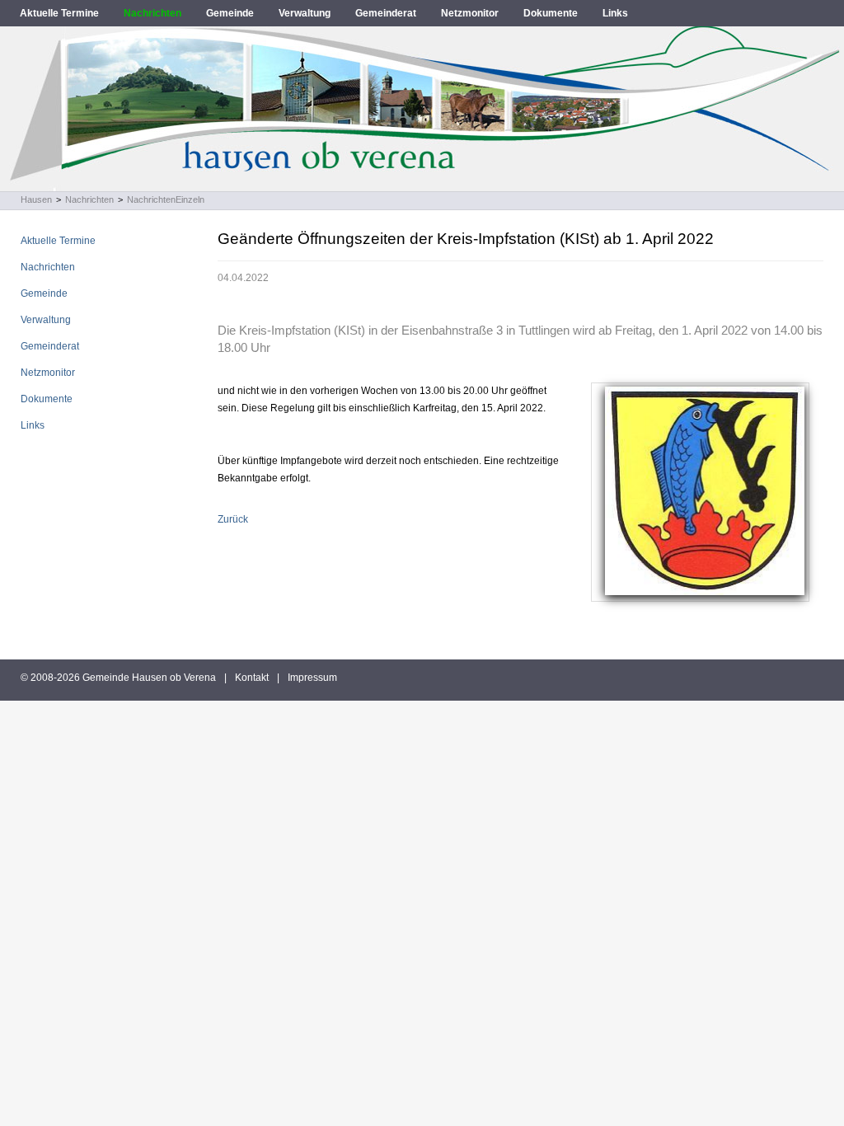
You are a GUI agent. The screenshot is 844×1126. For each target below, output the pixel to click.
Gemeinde (230, 13)
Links (615, 13)
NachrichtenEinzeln (165, 199)
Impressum (312, 677)
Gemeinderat (385, 13)
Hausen (36, 199)
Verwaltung (305, 13)
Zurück (233, 519)
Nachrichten (152, 13)
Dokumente (550, 13)
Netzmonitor (470, 13)
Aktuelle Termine (59, 13)
